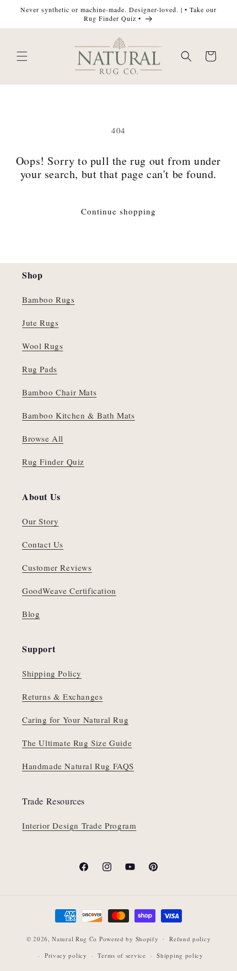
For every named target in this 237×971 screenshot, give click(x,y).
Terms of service (122, 955)
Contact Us (42, 544)
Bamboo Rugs (48, 299)
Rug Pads (39, 368)
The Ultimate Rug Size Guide (77, 742)
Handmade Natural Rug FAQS (78, 765)
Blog (31, 613)
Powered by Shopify (129, 938)
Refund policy (190, 939)
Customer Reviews (57, 567)
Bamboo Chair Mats (59, 392)
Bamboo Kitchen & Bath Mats (78, 415)
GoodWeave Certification (69, 590)
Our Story (40, 521)
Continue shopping (118, 211)
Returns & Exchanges (62, 696)
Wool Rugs (42, 345)
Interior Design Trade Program (79, 825)
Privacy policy (66, 955)
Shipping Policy (52, 673)
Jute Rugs (40, 322)
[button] (22, 56)
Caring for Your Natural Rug (75, 719)
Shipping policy (180, 955)
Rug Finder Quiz (53, 461)
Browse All (42, 438)
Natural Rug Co (74, 938)
